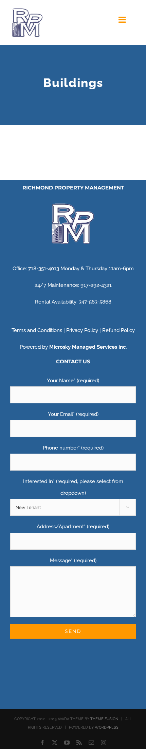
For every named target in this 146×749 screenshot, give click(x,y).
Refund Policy (118, 330)
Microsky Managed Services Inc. (88, 347)
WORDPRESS (106, 727)
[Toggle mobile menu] (122, 19)
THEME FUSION (104, 719)
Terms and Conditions (37, 330)
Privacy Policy (82, 330)
